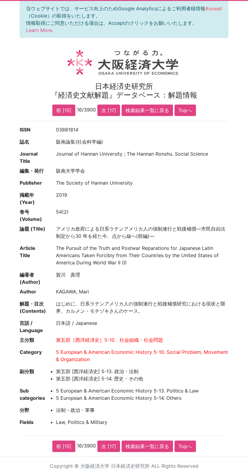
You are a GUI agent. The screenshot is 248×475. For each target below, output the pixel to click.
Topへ (185, 110)
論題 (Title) (32, 229)
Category (31, 352)
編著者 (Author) (30, 278)
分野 (24, 410)
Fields (27, 422)
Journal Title (29, 157)
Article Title (27, 251)
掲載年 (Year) (27, 198)
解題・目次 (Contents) (33, 307)
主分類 (27, 340)
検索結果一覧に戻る (147, 110)
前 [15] (63, 110)
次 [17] (108, 110)
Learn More (39, 30)
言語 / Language (31, 326)
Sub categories (32, 394)
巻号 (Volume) (31, 215)
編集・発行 (32, 171)
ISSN (25, 130)
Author (28, 292)
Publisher (31, 183)
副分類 (27, 371)
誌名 (24, 142)
